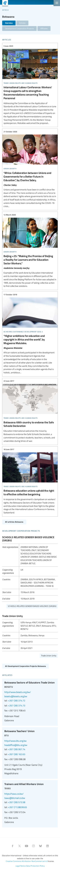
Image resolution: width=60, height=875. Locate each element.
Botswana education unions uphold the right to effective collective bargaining (30, 481)
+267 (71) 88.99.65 (17, 807)
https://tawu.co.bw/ (14, 793)
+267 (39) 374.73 (16, 705)
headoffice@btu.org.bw (15, 745)
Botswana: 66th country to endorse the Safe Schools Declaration (30, 411)
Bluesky (40, 846)
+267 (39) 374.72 (16, 700)
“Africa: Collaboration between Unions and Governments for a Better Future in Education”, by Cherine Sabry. (30, 169)
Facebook (12, 846)
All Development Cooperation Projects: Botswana (25, 666)
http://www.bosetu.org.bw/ (17, 692)
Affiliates (44, 28)
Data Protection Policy (35, 865)
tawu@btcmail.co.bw (14, 798)
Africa (5, 10)
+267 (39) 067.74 (16, 749)
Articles (22, 23)
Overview (9, 23)
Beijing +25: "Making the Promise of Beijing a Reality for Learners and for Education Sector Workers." (30, 250)
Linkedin (47, 846)
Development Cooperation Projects (19, 28)
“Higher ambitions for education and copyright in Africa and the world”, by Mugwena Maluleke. (30, 334)
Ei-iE (4, 3)
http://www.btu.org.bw (15, 740)
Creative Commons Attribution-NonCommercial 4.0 (27, 861)
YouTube (26, 846)
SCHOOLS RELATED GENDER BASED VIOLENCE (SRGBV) (32, 606)
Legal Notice (21, 865)
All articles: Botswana (14, 522)
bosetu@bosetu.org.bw (15, 696)
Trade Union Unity (48, 655)
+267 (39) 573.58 (16, 802)
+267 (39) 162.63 (16, 754)
